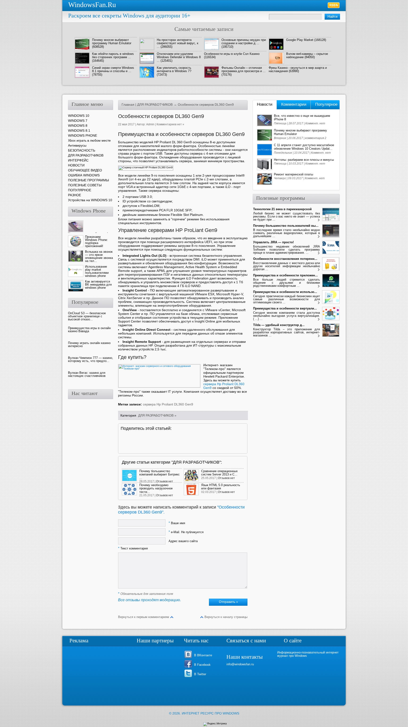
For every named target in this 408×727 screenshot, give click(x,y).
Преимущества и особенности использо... (285, 292)
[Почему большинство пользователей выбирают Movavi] (319, 236)
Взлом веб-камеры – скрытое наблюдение (307, 55)
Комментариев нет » (170, 124)
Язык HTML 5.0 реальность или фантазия (220, 486)
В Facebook (202, 664)
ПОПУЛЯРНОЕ (79, 190)
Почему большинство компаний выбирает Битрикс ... (159, 474)
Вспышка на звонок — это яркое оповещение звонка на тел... (99, 256)
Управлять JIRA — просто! (273, 242)
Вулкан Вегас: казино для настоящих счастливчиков (87, 374)
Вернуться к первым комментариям (143, 617)
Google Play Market (299, 40)
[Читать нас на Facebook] (189, 667)
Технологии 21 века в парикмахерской (282, 209)
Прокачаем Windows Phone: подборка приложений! (96, 241)
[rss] (334, 5)
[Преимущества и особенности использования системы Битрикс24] (319, 303)
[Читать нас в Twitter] (189, 677)
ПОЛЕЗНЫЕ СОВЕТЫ (85, 185)
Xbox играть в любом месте (89, 140)
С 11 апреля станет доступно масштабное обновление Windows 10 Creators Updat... (304, 146)
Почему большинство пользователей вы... (286, 225)
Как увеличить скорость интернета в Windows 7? (174, 69)
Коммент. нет (315, 123)
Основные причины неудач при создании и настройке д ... (243, 41)
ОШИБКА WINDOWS (84, 175)
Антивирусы (77, 145)
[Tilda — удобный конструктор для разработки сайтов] (319, 336)
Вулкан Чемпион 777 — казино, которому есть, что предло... (90, 359)
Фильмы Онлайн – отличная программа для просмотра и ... (243, 69)
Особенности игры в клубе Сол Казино (231, 54)
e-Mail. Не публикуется (186, 532)
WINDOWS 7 (77, 120)
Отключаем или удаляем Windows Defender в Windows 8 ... (179, 57)
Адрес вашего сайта (183, 541)
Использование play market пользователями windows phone (97, 271)
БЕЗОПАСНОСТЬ (81, 150)
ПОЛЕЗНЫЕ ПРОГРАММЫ (88, 180)
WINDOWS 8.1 (79, 130)
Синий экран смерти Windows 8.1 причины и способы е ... (113, 69)
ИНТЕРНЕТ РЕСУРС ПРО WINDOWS (210, 713)
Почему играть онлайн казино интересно (89, 344)
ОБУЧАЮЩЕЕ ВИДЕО (85, 170)
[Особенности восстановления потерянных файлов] (319, 269)
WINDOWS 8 (77, 125)
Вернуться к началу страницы (225, 617)
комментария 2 (315, 138)
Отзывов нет (164, 481)
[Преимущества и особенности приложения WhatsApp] (319, 286)
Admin (150, 124)
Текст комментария (133, 548)
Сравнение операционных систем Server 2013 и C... (219, 472)
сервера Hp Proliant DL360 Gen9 (168, 404)
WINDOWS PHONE (82, 135)
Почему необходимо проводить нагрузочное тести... (156, 488)
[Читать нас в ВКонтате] (189, 658)
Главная (128, 104)
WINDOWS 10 (78, 116)
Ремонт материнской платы (293, 174)
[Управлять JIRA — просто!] (319, 253)
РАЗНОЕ (74, 195)
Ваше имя (177, 523)
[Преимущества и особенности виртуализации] (319, 319)
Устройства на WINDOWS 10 (90, 200)
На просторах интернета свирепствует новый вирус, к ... (177, 43)
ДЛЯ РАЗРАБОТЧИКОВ (155, 104)
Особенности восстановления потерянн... (285, 259)
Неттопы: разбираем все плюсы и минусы (304, 159)
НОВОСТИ (76, 165)
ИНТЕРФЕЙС (78, 160)
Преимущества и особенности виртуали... (285, 308)
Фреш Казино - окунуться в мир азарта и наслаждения (298, 69)
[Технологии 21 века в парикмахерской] (319, 220)
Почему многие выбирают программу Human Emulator (111, 41)
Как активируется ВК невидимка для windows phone (98, 284)
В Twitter (200, 674)
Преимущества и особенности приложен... (285, 275)
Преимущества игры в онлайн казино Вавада (89, 329)
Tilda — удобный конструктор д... (279, 325)
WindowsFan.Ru (92, 5)
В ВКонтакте (203, 655)
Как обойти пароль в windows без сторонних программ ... (113, 55)
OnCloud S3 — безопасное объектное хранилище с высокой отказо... (87, 316)
